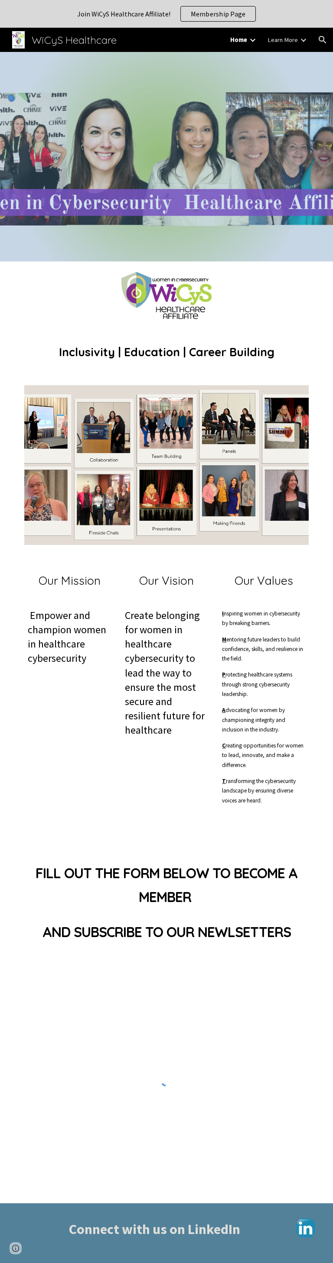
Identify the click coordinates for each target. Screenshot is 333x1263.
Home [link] (238, 40)
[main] (166, 352)
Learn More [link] (283, 40)
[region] (166, 14)
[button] (322, 39)
